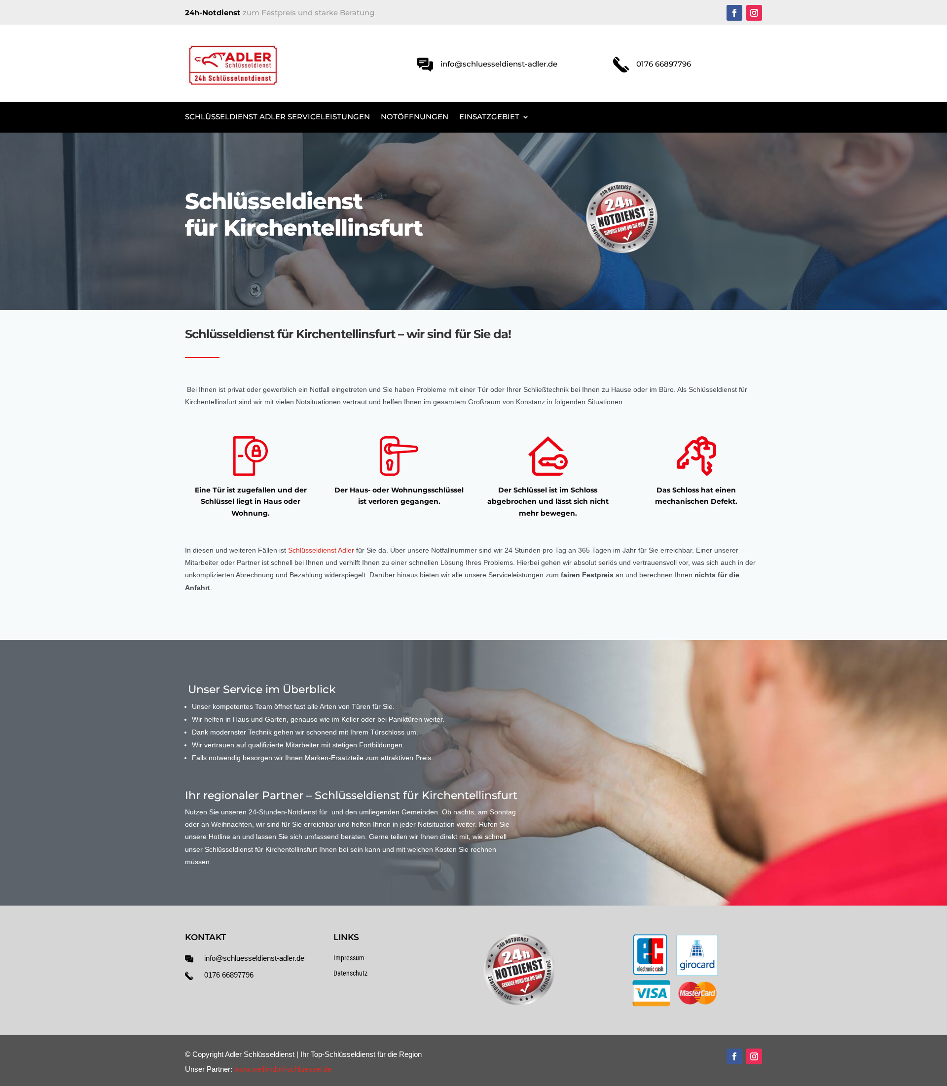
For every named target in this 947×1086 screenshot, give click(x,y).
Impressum (348, 958)
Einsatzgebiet (489, 117)
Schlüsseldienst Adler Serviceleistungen (277, 117)
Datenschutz (350, 973)
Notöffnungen (414, 117)
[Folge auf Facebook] (734, 13)
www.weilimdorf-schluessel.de (282, 1069)
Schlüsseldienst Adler (321, 550)
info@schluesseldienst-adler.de (254, 958)
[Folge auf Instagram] (754, 13)
